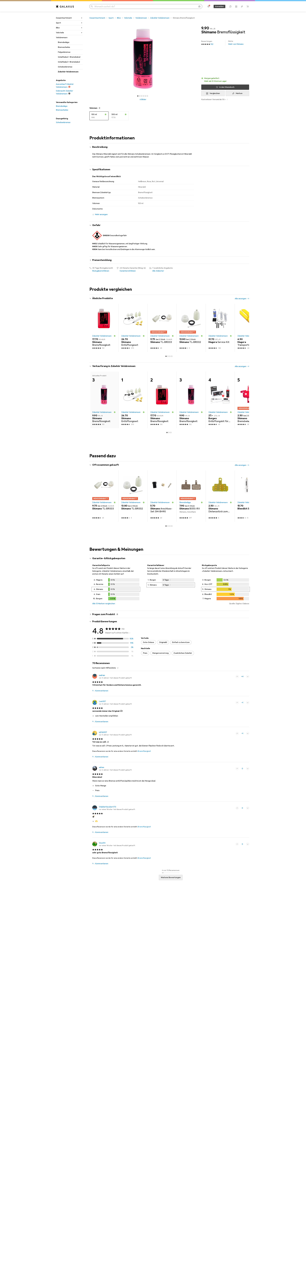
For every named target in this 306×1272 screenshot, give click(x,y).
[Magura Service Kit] (220, 328)
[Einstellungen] (208, 6)
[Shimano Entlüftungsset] (133, 328)
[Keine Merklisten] (242, 6)
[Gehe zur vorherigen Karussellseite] (93, 327)
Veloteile (60, 32)
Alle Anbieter (158, 271)
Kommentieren (101, 691)
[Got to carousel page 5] (145, 96)
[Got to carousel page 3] (141, 96)
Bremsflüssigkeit (144, 751)
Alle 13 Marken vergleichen (103, 603)
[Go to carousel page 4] (171, 356)
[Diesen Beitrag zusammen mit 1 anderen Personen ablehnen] (247, 768)
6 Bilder (143, 99)
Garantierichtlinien (128, 271)
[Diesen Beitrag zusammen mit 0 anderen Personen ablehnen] (247, 676)
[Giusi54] (113, 844)
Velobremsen (61, 37)
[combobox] (111, 667)
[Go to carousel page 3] (169, 356)
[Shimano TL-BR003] (162, 328)
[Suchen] (91, 6)
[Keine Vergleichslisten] (236, 6)
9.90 (205, 28)
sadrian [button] (102, 675)
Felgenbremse (64, 52)
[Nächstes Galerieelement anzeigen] (197, 58)
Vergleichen (215, 93)
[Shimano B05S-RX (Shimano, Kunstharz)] (191, 496)
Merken (239, 93)
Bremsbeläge (63, 42)
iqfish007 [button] (103, 732)
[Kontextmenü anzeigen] (232, 676)
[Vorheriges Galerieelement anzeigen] (89, 58)
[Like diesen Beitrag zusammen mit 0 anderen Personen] (237, 808)
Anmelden (219, 6)
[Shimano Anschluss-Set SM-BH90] (162, 496)
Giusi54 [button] (102, 843)
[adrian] (112, 768)
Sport (58, 23)
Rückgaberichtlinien (100, 271)
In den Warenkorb (226, 87)
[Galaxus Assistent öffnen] (230, 6)
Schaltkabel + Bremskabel (69, 62)
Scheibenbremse (65, 67)
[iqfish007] (112, 733)
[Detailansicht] (115, 589)
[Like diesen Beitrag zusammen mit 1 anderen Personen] (237, 702)
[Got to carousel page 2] (139, 96)
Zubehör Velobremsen (68, 72)
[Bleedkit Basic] (249, 496)
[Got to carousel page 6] (147, 96)
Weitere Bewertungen (171, 877)
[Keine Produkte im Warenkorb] (248, 6)
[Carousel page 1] (137, 96)
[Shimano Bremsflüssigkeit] (103, 328)
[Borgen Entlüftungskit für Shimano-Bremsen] (220, 400)
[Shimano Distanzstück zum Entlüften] (220, 496)
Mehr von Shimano (236, 42)
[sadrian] (112, 676)
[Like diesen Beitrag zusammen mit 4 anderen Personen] (237, 676)
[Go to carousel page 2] (168, 356)
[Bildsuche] (199, 6)
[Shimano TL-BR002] (191, 328)
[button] (225, 80)
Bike (58, 28)
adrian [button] (101, 767)
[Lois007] (112, 702)
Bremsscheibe (64, 47)
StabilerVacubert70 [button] (107, 807)
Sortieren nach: (98, 668)
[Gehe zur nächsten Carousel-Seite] (244, 327)
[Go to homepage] (65, 6)
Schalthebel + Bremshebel (69, 57)
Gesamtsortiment (64, 18)
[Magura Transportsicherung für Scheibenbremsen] (249, 328)
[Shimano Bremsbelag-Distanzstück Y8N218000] (249, 400)
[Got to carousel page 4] (143, 96)
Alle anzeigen (240, 298)
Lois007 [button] (102, 701)
